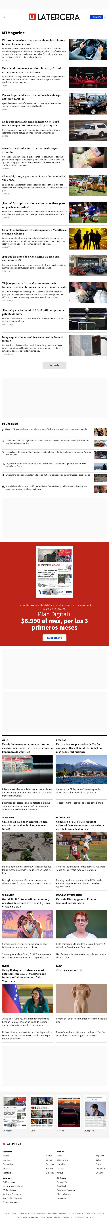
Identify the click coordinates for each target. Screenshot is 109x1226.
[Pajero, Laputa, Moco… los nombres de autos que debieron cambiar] (88, 104)
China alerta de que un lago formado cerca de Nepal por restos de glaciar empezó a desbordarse (48, 475)
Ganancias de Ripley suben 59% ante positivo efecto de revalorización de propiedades (78, 791)
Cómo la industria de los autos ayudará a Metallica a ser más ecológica (34, 232)
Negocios (61, 740)
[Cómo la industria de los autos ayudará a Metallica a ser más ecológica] (88, 239)
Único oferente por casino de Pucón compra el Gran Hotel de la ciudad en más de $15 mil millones (79, 748)
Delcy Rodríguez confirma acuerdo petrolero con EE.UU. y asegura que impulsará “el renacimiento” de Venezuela (24, 976)
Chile (5, 740)
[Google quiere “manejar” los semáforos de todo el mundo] (88, 346)
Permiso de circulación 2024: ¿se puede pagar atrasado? (30, 150)
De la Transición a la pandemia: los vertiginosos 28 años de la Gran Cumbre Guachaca (81, 945)
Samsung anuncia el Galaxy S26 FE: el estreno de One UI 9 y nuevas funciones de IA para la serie (26, 956)
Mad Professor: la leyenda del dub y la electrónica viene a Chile (81, 956)
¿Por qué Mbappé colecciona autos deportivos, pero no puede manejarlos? (33, 205)
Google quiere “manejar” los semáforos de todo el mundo (32, 339)
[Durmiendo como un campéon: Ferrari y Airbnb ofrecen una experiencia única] (88, 77)
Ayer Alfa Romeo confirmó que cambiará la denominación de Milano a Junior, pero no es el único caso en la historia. (33, 105)
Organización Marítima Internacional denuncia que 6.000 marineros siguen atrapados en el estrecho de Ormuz (46, 465)
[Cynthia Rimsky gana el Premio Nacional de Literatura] (81, 924)
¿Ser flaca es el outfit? (69, 970)
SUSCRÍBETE (54, 638)
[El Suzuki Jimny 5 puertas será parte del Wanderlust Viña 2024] (88, 185)
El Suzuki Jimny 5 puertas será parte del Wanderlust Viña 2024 (34, 178)
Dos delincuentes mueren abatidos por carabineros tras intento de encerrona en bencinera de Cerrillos (27, 748)
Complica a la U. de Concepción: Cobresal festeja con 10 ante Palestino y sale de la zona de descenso (80, 826)
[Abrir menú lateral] (4, 17)
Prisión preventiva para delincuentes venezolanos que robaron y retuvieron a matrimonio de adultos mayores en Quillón (27, 792)
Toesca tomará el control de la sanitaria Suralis (79, 802)
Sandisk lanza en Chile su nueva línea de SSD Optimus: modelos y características (24, 945)
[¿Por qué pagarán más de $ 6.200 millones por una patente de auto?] (88, 319)
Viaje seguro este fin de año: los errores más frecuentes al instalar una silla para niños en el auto (34, 285)
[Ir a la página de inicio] (54, 16)
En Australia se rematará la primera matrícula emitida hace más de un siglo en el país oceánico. (32, 320)
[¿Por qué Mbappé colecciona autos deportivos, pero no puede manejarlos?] (88, 212)
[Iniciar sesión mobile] (105, 17)
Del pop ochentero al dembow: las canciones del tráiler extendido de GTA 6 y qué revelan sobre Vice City (27, 870)
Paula (59, 965)
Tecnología (8, 895)
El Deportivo (63, 817)
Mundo (5, 965)
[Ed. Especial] (96, 1127)
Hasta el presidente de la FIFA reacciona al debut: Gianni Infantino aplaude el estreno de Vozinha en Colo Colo (48, 453)
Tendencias (8, 817)
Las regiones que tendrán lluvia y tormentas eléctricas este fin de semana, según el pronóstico (26, 882)
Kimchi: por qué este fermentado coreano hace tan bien (81, 1020)
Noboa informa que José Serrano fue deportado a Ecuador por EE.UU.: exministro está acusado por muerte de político (27, 1035)
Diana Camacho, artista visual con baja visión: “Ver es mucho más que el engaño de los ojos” (81, 1034)
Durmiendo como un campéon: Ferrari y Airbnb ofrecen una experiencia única (32, 70)
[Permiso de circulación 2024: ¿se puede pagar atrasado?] (88, 157)
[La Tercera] (15, 1127)
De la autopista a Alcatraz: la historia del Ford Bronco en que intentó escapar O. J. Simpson (30, 124)
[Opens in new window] (69, 1127)
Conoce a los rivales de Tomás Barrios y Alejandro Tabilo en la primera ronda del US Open (80, 868)
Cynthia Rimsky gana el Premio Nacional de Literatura (76, 901)
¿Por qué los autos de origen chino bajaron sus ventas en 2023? (30, 259)
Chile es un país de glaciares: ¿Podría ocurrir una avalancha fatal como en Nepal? (24, 826)
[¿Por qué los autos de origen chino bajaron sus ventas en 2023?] (88, 265)
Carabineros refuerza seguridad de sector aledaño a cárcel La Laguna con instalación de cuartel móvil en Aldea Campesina (47, 442)
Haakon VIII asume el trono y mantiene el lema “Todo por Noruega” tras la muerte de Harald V (46, 429)
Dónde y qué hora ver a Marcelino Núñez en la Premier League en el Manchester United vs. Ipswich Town (79, 883)
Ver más (54, 365)
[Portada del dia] (54, 596)
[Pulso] (42, 1127)
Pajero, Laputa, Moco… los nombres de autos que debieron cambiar (32, 97)
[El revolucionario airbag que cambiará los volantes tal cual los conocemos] (88, 49)
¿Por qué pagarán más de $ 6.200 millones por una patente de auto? (33, 312)
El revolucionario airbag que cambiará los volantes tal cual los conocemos (33, 42)
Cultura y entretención (69, 895)
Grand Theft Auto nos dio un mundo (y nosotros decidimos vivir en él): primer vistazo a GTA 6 (26, 903)
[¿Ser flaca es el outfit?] (81, 998)
